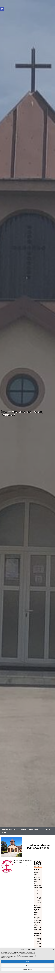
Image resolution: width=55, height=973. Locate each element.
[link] (2, 9)
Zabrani (27, 965)
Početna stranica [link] (7, 829)
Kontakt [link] (4, 832)
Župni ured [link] (23, 829)
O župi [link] (16, 829)
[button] (53, 949)
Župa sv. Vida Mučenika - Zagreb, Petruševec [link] (22, 413)
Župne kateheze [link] (33, 829)
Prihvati (28, 961)
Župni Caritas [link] (44, 829)
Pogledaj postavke (27, 969)
